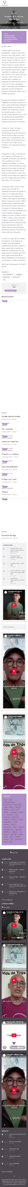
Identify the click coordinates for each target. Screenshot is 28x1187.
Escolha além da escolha (11, 416)
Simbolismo (14, 834)
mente (15, 822)
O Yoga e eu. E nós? (9, 479)
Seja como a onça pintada (15, 1141)
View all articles (10, 290)
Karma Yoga (15, 817)
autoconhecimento (8, 274)
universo (17, 837)
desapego (6, 809)
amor (5, 800)
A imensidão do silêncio (14, 1156)
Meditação (14, 819)
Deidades (18, 807)
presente (20, 827)
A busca (5, 492)
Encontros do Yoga (9, 535)
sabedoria (15, 832)
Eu (4, 814)
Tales (7, 22)
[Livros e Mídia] (6, 907)
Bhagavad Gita (8, 804)
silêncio (6, 834)
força (16, 814)
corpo (5, 807)
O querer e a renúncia (10, 454)
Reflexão (18, 829)
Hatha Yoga (7, 817)
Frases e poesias (7, 438)
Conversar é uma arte (10, 442)
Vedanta (6, 839)
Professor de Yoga (9, 829)
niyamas (13, 824)
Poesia (14, 827)
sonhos (20, 834)
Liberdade (19, 274)
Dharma (6, 812)
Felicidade (10, 814)
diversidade (13, 812)
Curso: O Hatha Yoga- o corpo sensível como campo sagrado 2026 (17, 572)
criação (11, 807)
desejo (13, 809)
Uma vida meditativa (10, 467)
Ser (21, 832)
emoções (21, 812)
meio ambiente (8, 822)
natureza (6, 824)
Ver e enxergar (7, 429)
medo (20, 819)
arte (10, 800)
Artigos (14, 13)
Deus (18, 809)
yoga (4, 279)
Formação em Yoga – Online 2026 (17, 877)
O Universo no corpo (14, 1148)
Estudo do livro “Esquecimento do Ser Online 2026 (17, 580)
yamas (5, 841)
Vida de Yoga (16, 277)
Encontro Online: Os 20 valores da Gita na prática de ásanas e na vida (17, 550)
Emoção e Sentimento (14, 1163)
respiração (7, 832)
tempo (11, 837)
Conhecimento (17, 804)
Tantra (6, 837)
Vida (12, 839)
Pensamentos (6, 277)
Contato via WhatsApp (8, 627)
